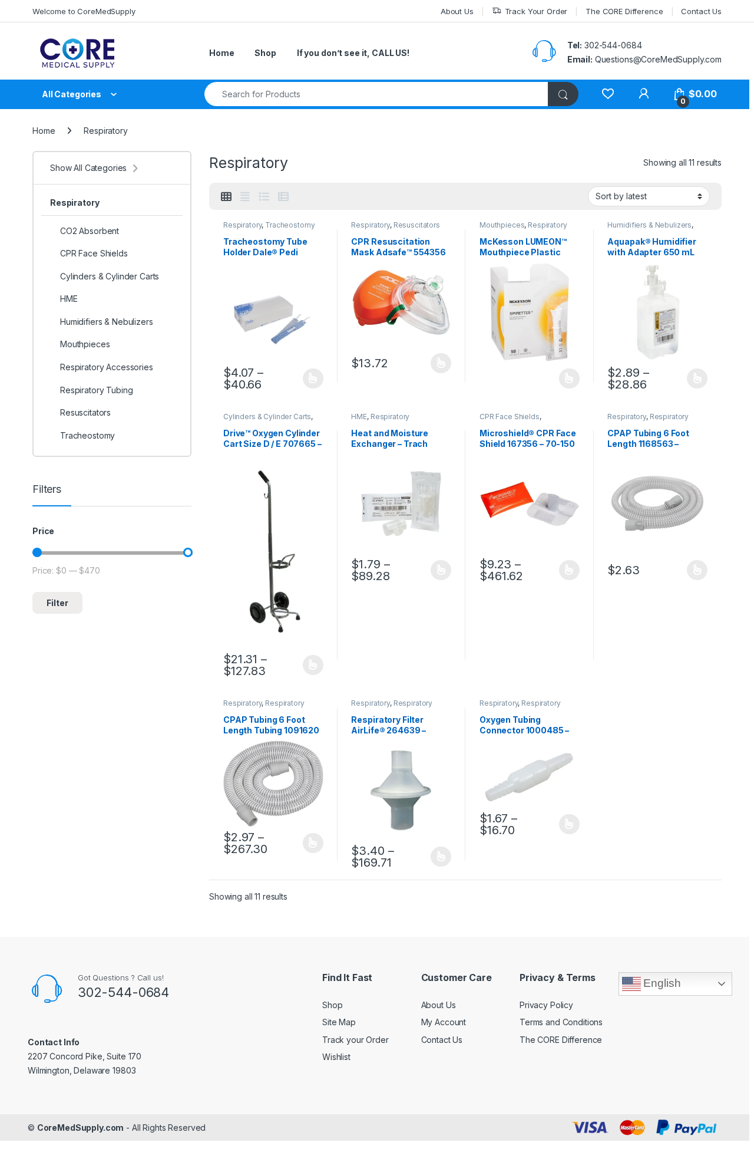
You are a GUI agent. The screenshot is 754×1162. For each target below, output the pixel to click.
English (661, 983)
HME (359, 416)
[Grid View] (226, 197)
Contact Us (701, 11)
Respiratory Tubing (96, 390)
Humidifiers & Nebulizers (649, 224)
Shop (265, 53)
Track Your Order (536, 11)
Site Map (339, 1022)
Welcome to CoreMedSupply (83, 11)
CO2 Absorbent (89, 231)
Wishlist (336, 1057)
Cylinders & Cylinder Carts (267, 416)
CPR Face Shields (509, 416)
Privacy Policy (546, 1005)
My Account (444, 1022)
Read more (569, 378)
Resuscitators (416, 224)
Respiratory (242, 224)
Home (221, 53)
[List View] (264, 197)
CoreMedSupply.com (80, 1128)
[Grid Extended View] (245, 197)
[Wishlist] (607, 94)
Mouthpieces (501, 224)
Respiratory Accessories (391, 707)
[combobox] (376, 94)
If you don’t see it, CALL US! (353, 53)
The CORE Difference (624, 11)
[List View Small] (283, 197)
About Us (457, 11)
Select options (309, 378)
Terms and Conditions (561, 1022)
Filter (57, 603)
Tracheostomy (290, 224)
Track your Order (355, 1040)
